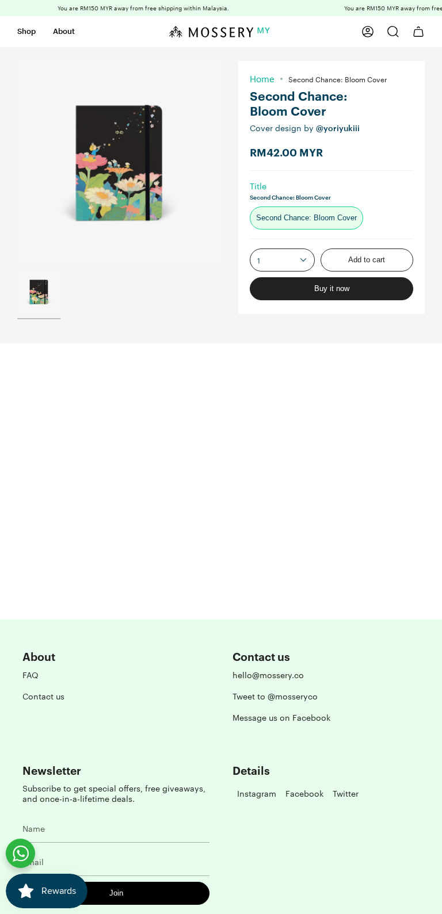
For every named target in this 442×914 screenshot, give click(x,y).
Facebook (304, 793)
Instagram (256, 793)
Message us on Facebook (281, 717)
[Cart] (418, 31)
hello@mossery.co (268, 674)
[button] (26, 31)
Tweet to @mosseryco (275, 696)
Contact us (43, 696)
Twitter (346, 793)
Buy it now (331, 288)
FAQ (30, 674)
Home (262, 78)
